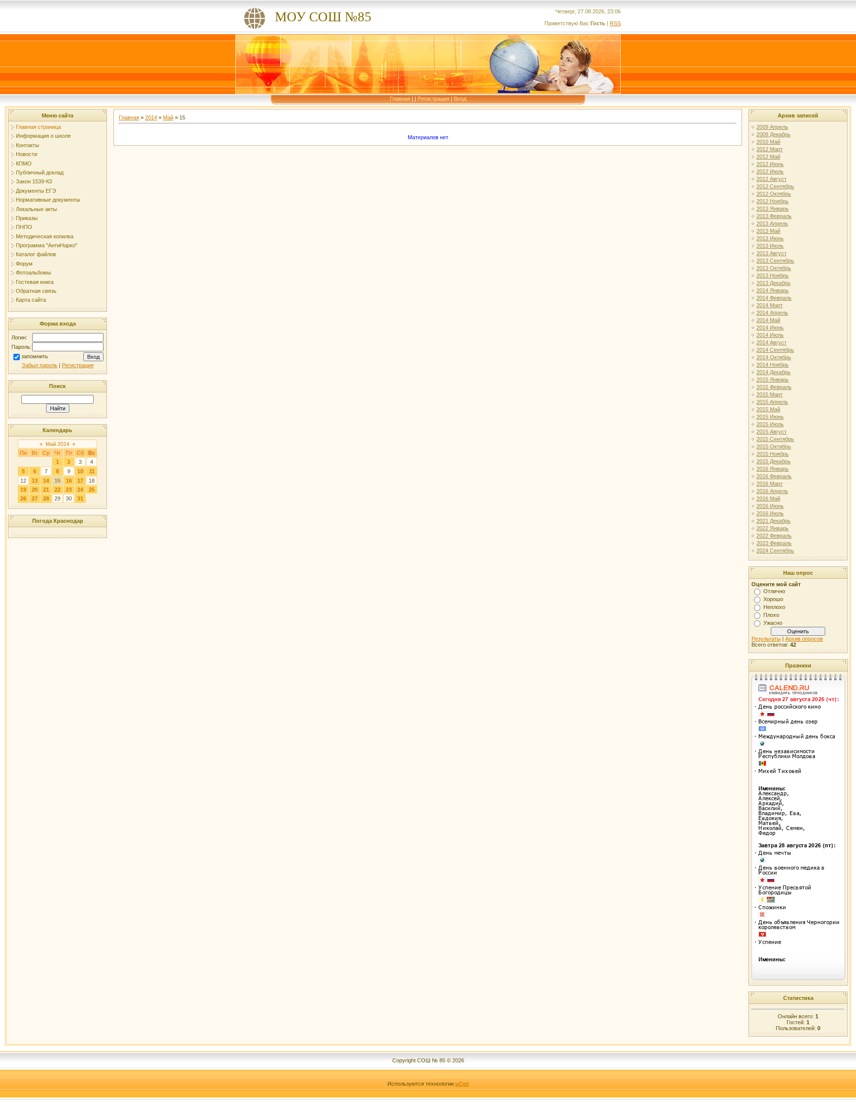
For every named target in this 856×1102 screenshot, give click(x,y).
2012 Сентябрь (775, 186)
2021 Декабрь (773, 521)
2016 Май (768, 498)
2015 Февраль (774, 387)
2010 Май (768, 142)
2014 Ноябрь (772, 365)
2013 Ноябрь (772, 275)
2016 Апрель (772, 491)
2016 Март (769, 484)
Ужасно (772, 623)
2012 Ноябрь (772, 201)
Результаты (766, 639)
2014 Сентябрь (775, 350)
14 (46, 481)
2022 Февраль (774, 536)
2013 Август (771, 253)
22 (57, 490)
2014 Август (771, 342)
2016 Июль (770, 513)
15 (57, 481)
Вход (460, 99)
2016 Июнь (770, 506)
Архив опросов (804, 639)
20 (35, 490)
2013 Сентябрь (775, 261)
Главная (400, 99)
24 (80, 490)
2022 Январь (772, 528)
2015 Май (768, 409)
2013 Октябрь (773, 268)
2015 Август (771, 432)
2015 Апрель (772, 402)
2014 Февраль (774, 298)
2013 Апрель (772, 223)
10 (80, 471)
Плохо (771, 615)
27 (35, 498)
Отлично (774, 591)
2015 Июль (770, 424)
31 (80, 498)
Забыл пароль (39, 365)
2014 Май (768, 320)
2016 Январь (772, 469)
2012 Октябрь (773, 194)
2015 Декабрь (773, 461)
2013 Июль (770, 246)
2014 (151, 117)
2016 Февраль (774, 476)
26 (23, 498)
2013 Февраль (774, 216)
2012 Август (771, 179)
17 (80, 481)
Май (168, 117)
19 (23, 490)
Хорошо (773, 599)
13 (35, 481)
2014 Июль (770, 335)
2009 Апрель (772, 127)
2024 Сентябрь (775, 550)
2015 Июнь (770, 417)
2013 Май (768, 231)
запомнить (34, 356)
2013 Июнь (770, 238)
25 (92, 490)
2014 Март (769, 305)
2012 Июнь (770, 164)
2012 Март (769, 149)
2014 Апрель (772, 313)
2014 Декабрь (773, 372)
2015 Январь (772, 380)
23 (69, 490)
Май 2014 (57, 444)
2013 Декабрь (773, 283)
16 (69, 481)
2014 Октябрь (773, 357)
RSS (615, 23)
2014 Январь (772, 290)
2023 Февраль (774, 543)
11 (92, 471)
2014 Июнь (770, 328)
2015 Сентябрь (775, 439)
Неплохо (774, 607)
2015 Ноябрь (772, 454)
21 (46, 490)
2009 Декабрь (773, 134)
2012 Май (768, 157)
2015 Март (769, 394)
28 (46, 498)
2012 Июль (770, 171)
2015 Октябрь (773, 446)
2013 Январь (772, 209)
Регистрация (433, 99)
